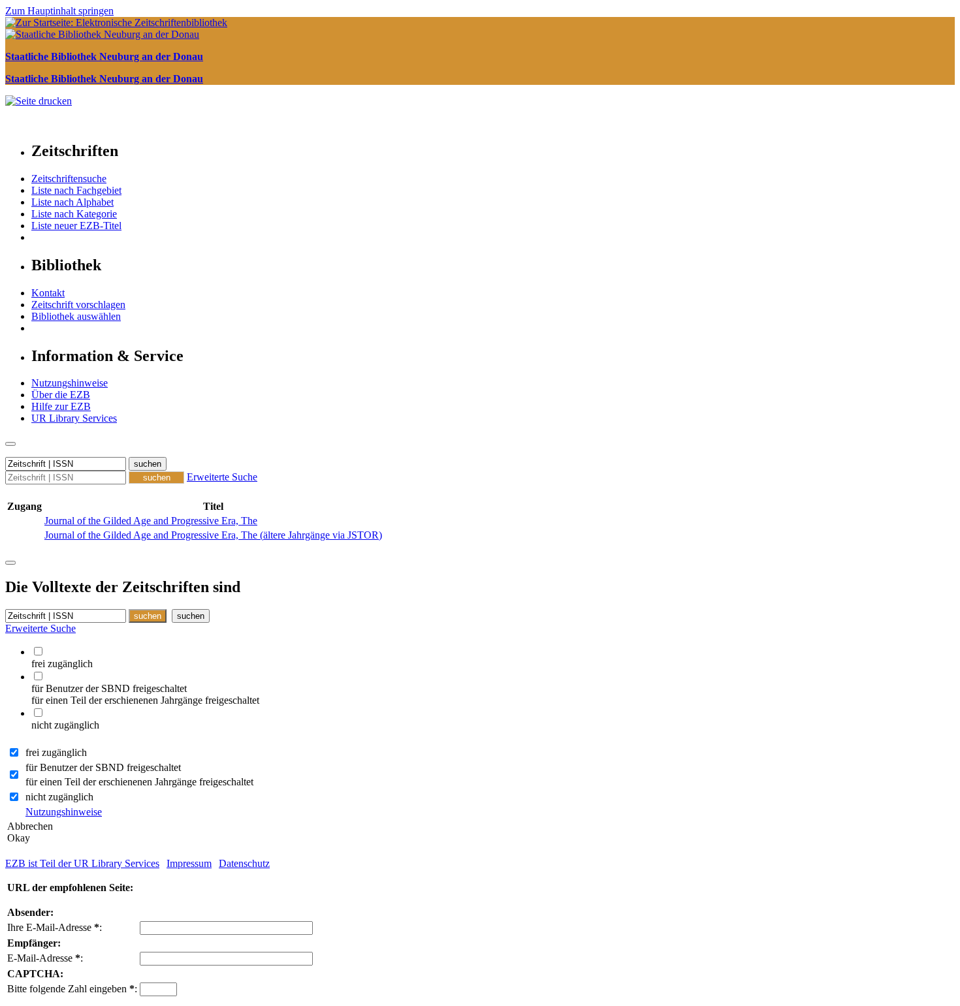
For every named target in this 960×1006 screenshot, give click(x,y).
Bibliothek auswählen (76, 316)
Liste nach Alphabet (72, 202)
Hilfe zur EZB (61, 406)
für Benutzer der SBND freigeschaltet (103, 767)
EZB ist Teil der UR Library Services (82, 863)
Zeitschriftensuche (68, 178)
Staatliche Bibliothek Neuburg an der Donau (104, 56)
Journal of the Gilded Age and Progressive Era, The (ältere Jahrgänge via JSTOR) (213, 535)
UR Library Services (74, 418)
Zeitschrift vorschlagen (78, 304)
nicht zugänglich (59, 796)
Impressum (189, 863)
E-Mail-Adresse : (45, 958)
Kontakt (48, 292)
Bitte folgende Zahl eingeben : (72, 988)
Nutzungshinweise (69, 382)
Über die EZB (60, 394)
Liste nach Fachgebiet (76, 190)
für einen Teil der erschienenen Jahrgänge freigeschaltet (139, 781)
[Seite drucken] (38, 100)
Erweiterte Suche (222, 476)
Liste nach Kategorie (74, 213)
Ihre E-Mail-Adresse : (54, 927)
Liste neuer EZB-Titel (76, 225)
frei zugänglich (56, 752)
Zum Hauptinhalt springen (59, 10)
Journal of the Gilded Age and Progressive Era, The (150, 520)
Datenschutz (244, 863)
